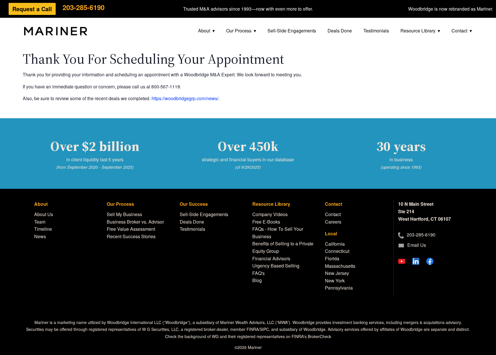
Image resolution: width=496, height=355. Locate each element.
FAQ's (258, 273)
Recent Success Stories (131, 236)
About (204, 30)
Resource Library (417, 30)
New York (335, 280)
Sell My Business (124, 214)
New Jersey (337, 273)
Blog (257, 280)
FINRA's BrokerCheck (311, 336)
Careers (333, 221)
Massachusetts (340, 266)
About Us (43, 214)
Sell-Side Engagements (292, 30)
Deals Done (340, 30)
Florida (332, 258)
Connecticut (337, 251)
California (335, 243)
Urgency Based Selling (275, 265)
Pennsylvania (339, 287)
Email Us (416, 245)
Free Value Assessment (131, 229)
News (40, 236)
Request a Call (32, 9)
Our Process (238, 30)
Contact (459, 30)
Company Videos (270, 214)
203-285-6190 (83, 7)
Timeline (43, 229)
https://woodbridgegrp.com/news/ (185, 98)
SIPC (264, 329)
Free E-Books (266, 221)
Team (39, 221)
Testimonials (376, 30)
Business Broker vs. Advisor (135, 221)
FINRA (253, 329)
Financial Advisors (271, 258)
